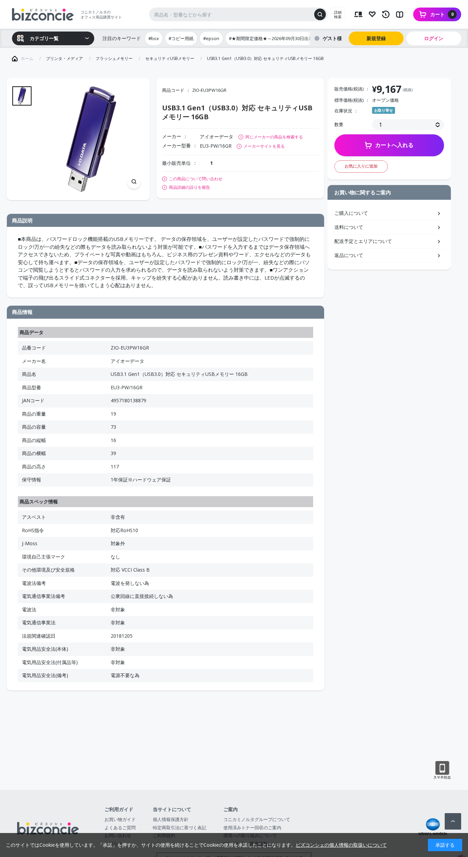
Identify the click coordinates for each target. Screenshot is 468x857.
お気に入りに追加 (361, 166)
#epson (211, 38)
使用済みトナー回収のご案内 (252, 827)
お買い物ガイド (120, 819)
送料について (348, 227)
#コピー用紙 (181, 38)
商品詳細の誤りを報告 (189, 187)
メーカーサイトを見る (264, 146)
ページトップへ (453, 821)
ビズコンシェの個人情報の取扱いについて (341, 845)
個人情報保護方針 (170, 819)
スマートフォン (442, 770)
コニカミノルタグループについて (256, 819)
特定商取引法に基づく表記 (179, 827)
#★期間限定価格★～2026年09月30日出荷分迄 (275, 38)
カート (442, 14)
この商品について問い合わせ (195, 179)
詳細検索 (338, 14)
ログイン (433, 38)
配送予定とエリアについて (363, 241)
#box (153, 38)
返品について (348, 255)
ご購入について (351, 213)
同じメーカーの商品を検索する (274, 137)
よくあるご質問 (120, 827)
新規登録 (376, 38)
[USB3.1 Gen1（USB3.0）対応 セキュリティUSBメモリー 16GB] (91, 139)
